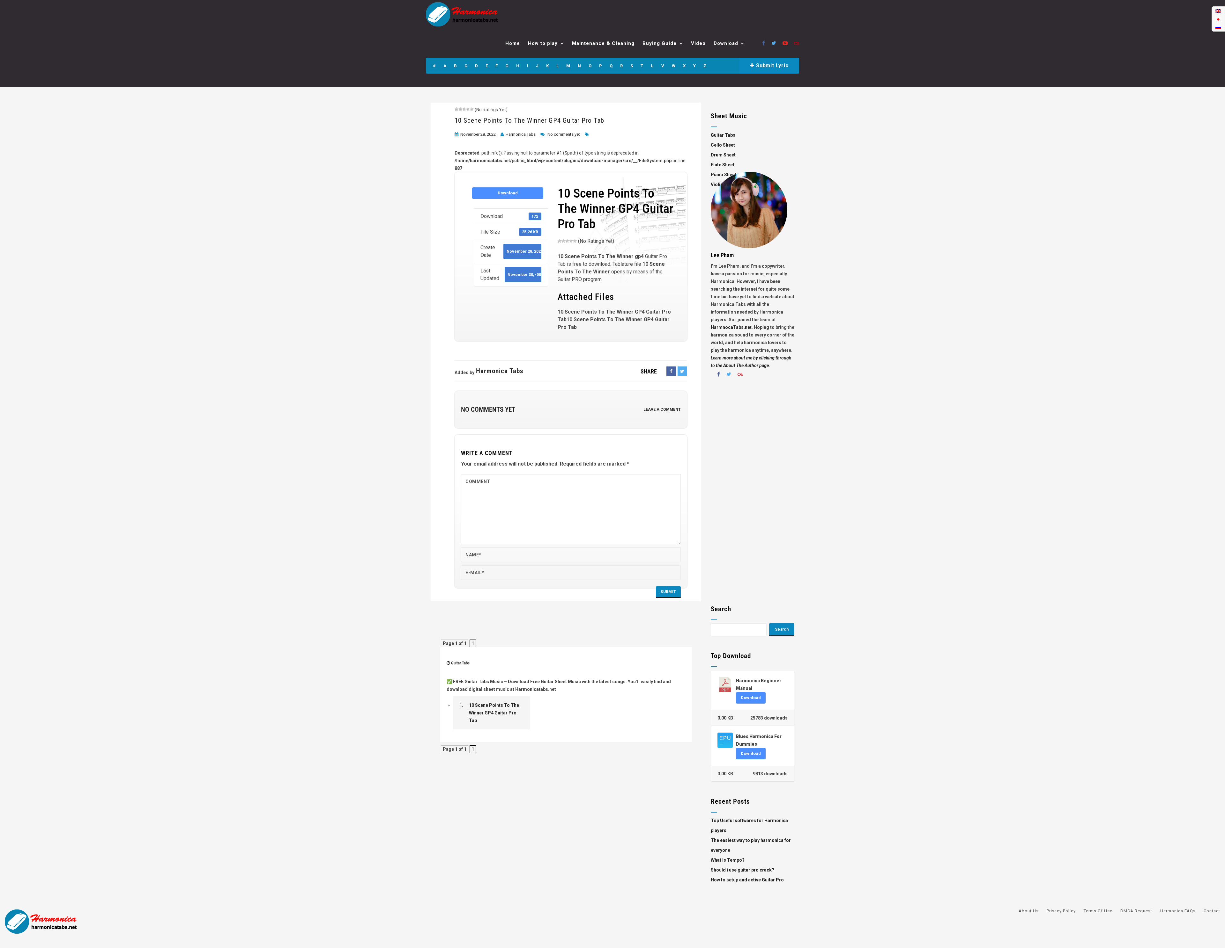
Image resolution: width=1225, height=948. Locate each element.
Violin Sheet (723, 184)
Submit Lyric (771, 65)
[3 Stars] (464, 109)
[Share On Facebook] (671, 371)
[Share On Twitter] (682, 371)
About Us (1029, 910)
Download (726, 43)
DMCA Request (1136, 910)
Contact (1212, 910)
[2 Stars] (460, 109)
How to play (543, 43)
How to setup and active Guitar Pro (747, 879)
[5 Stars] (472, 109)
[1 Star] (456, 109)
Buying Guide (659, 43)
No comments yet (563, 134)
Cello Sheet (723, 145)
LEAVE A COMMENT (662, 409)
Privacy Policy (1061, 910)
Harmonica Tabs (521, 134)
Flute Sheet (722, 164)
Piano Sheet (723, 174)
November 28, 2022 (478, 134)
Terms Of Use (1098, 910)
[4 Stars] (468, 109)
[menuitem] (1218, 11)
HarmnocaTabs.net (731, 327)
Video (698, 43)
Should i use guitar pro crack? (742, 869)
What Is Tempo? (728, 860)
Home (512, 43)
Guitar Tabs (460, 663)
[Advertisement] (753, 493)
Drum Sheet (723, 154)
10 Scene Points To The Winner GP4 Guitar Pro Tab (529, 120)
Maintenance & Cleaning (603, 43)
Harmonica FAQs (1178, 910)
